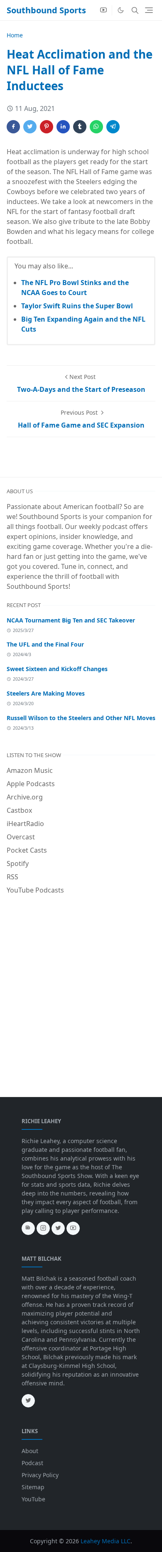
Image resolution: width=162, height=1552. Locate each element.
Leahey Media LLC (105, 1541)
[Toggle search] (135, 10)
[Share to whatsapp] (96, 126)
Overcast (21, 836)
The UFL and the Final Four (45, 644)
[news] (28, 1228)
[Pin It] (46, 126)
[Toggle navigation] (148, 10)
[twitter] (58, 1228)
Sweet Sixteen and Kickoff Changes (57, 669)
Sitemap (33, 1487)
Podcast (32, 1463)
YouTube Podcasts (35, 890)
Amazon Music (30, 770)
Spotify (18, 863)
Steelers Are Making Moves (46, 693)
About (30, 1451)
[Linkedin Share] (63, 126)
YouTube (33, 1499)
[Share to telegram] (113, 126)
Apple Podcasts (31, 783)
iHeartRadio (25, 823)
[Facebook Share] (13, 126)
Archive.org (25, 797)
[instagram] (43, 1228)
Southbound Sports (46, 10)
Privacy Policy (40, 1475)
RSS (12, 876)
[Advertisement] (81, 986)
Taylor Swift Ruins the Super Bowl (77, 305)
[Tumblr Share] (79, 126)
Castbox (19, 810)
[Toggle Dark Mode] (121, 10)
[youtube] (103, 10)
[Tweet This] (30, 126)
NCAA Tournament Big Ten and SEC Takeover (71, 620)
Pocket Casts (27, 850)
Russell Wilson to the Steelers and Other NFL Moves (81, 718)
